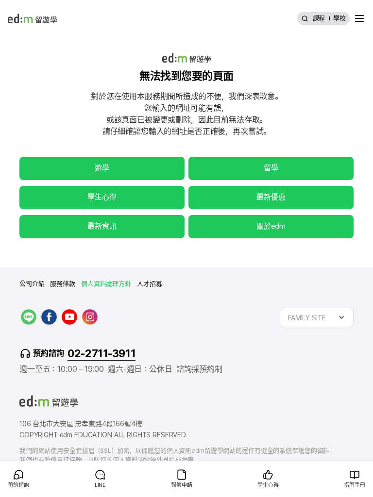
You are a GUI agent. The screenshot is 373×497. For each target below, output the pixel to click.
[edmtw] (32, 18)
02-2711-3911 (102, 353)
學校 (339, 18)
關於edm (271, 226)
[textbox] (316, 317)
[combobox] (317, 317)
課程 (319, 18)
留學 (271, 168)
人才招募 (149, 283)
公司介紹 (31, 283)
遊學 (102, 168)
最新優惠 (270, 197)
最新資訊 (101, 226)
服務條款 (62, 283)
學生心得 (101, 197)
